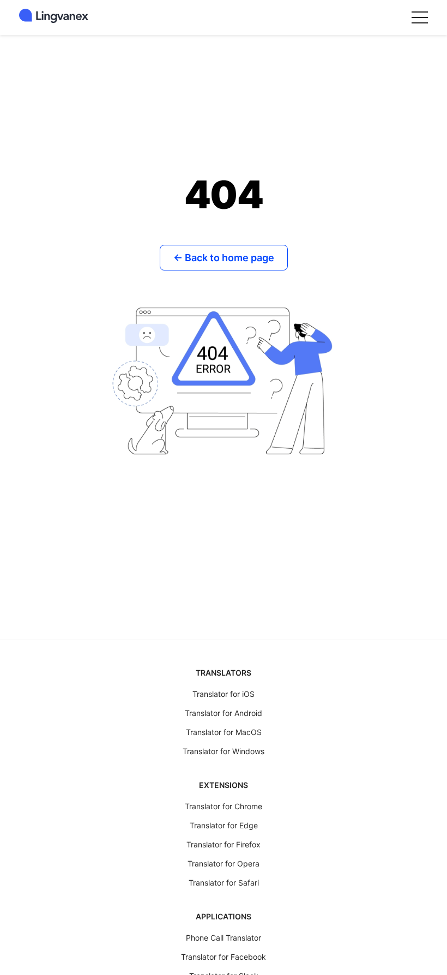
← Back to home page (223, 257)
